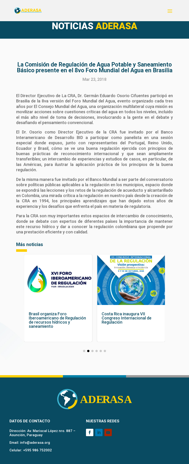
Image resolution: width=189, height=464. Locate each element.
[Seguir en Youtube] (108, 432)
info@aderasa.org (35, 443)
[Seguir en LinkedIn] (99, 432)
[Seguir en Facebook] (89, 432)
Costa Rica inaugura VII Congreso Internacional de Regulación (131, 298)
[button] (84, 351)
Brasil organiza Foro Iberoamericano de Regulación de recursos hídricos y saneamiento (58, 298)
